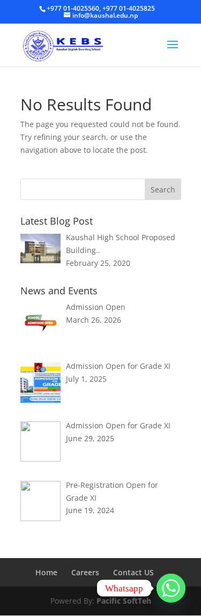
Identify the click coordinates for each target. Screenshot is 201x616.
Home (46, 572)
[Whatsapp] (171, 588)
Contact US (133, 572)
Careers (85, 572)
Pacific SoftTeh (123, 601)
